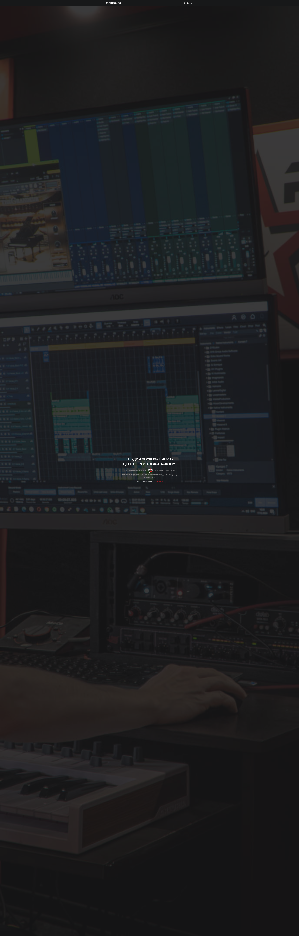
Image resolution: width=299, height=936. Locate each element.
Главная (135, 3)
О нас (137, 481)
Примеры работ (166, 3)
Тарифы (155, 3)
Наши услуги (147, 481)
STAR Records (113, 2)
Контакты (177, 3)
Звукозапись (145, 3)
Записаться (160, 481)
